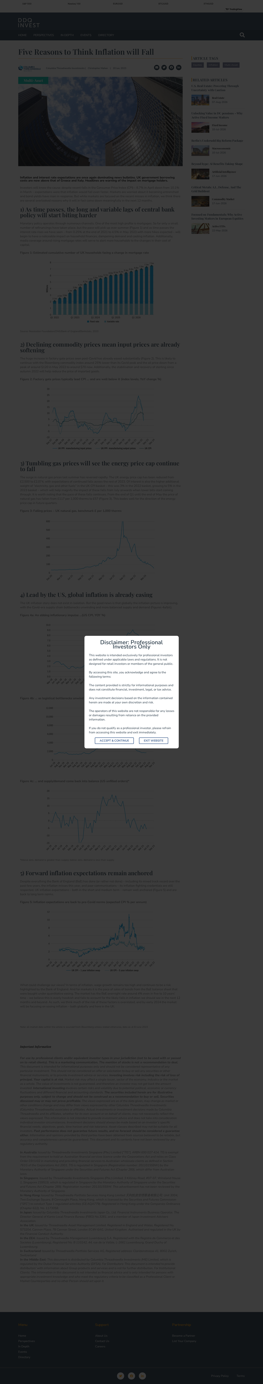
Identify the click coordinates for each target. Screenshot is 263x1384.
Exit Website (153, 741)
